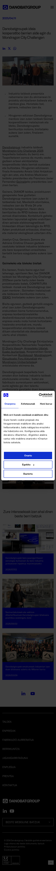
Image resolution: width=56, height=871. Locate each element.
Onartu (28, 455)
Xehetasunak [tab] (28, 403)
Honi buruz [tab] (46, 403)
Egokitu (26, 464)
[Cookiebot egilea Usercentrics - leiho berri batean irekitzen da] (39, 395)
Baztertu (28, 473)
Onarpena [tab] (10, 403)
